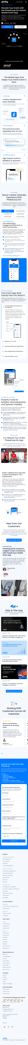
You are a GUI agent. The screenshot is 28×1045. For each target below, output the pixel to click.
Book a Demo (20, 27)
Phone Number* (6, 811)
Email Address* (6, 799)
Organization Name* (7, 805)
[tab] (7, 211)
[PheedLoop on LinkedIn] (4, 1027)
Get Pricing (7, 27)
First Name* (5, 793)
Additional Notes (6, 825)
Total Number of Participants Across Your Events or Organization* (13, 817)
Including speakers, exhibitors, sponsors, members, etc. (13, 819)
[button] (26, 2)
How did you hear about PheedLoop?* (12, 833)
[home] (4, 2)
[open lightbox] (14, 588)
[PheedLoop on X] (12, 1027)
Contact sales (19, 2)
